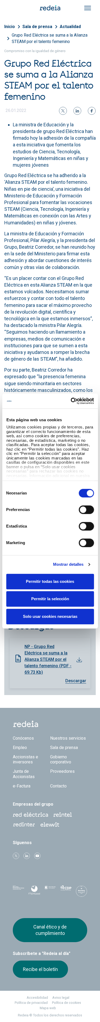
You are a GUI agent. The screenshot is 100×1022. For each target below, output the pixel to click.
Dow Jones (18, 891)
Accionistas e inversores (25, 759)
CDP (65, 891)
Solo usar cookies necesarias (50, 616)
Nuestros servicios (68, 738)
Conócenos (23, 738)
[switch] (86, 509)
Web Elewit (50, 824)
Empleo (20, 747)
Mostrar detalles (68, 564)
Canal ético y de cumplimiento (50, 930)
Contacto (58, 786)
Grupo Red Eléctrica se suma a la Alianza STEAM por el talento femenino (49, 38)
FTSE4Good (34, 892)
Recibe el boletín (40, 969)
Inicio (9, 26)
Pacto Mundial (50, 891)
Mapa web (48, 1008)
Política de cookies (66, 1003)
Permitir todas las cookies (50, 581)
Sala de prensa (37, 26)
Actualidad (70, 26)
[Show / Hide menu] (88, 8)
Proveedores (62, 771)
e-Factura (21, 786)
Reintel (62, 814)
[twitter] (63, 111)
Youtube (37, 856)
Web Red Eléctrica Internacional (24, 824)
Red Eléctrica (30, 814)
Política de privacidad (31, 1003)
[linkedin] (77, 111)
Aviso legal (60, 998)
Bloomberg (81, 893)
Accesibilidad (37, 998)
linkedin (26, 856)
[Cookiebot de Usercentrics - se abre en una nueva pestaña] (71, 400)
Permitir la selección (50, 598)
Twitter (16, 856)
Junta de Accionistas (24, 774)
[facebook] (92, 111)
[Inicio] (50, 7)
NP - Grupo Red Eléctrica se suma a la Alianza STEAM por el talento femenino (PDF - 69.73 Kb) (48, 659)
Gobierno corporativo (60, 759)
